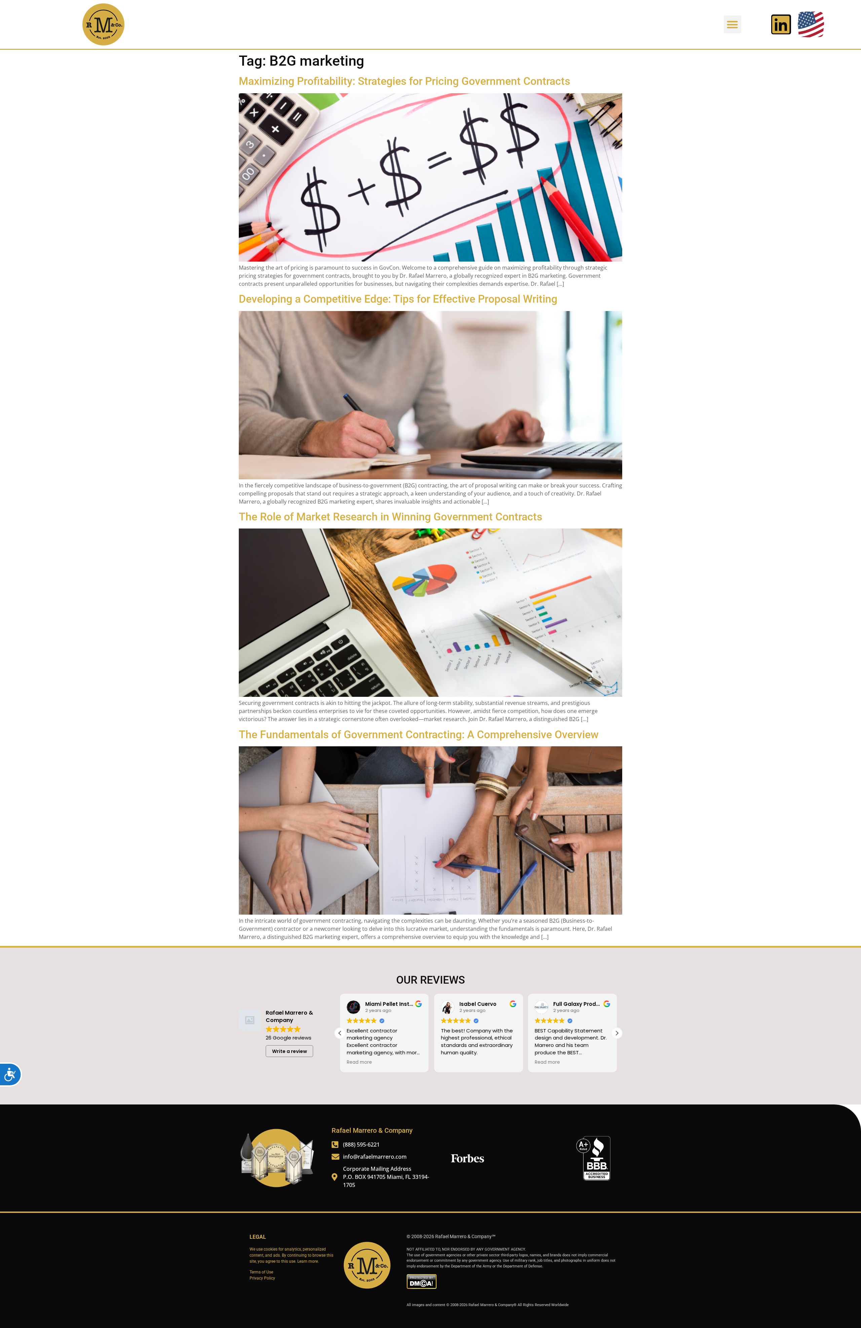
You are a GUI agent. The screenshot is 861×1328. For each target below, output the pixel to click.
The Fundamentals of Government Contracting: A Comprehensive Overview (419, 734)
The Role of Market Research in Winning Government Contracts (390, 516)
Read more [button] (359, 1062)
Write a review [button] (289, 1051)
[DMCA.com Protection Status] (422, 1288)
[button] (733, 24)
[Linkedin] (781, 24)
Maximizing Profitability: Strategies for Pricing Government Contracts (404, 81)
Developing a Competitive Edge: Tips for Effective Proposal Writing (398, 299)
